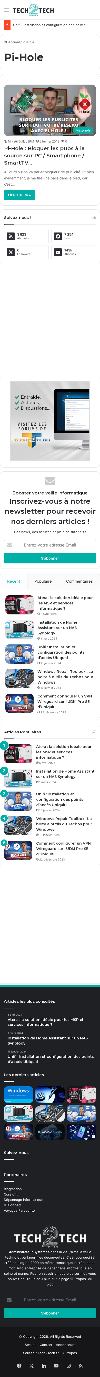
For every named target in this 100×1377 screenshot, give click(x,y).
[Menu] (6, 11)
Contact (46, 1345)
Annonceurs (65, 1345)
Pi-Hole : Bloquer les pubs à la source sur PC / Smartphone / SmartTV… (44, 155)
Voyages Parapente (19, 1210)
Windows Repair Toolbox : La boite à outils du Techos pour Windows (65, 677)
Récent (13, 581)
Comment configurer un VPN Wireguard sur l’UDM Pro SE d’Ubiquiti (64, 701)
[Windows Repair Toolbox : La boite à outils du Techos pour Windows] (19, 678)
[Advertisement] (50, 318)
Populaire (43, 581)
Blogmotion (13, 1189)
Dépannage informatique (23, 1200)
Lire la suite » (19, 195)
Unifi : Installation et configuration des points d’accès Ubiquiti (61, 652)
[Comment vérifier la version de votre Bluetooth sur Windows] (81, 1132)
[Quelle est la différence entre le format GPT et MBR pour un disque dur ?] (50, 1094)
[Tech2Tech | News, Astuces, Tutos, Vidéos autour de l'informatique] (33, 10)
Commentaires (79, 581)
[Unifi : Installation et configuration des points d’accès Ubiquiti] (19, 654)
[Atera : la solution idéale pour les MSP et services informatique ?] (19, 604)
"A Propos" (78, 1279)
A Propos (69, 1353)
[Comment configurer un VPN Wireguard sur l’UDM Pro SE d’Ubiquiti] (19, 703)
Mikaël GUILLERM (21, 141)
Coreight (11, 1194)
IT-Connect (13, 1205)
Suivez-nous (16, 1152)
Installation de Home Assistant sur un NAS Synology (57, 627)
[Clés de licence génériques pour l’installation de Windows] (18, 1094)
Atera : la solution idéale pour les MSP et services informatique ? (65, 603)
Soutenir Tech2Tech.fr (41, 1353)
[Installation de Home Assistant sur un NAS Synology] (19, 629)
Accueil (13, 42)
